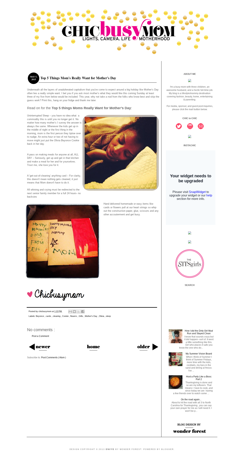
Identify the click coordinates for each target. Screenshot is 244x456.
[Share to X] (78, 311)
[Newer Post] (39, 347)
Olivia (102, 316)
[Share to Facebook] (83, 311)
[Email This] (70, 311)
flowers (74, 316)
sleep (108, 316)
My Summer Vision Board (199, 353)
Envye (110, 449)
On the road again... (191, 399)
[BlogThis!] (74, 311)
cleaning (57, 316)
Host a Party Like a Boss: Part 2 (199, 378)
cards (49, 316)
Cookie (65, 316)
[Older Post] (147, 347)
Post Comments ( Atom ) (53, 357)
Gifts (81, 316)
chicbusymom (45, 311)
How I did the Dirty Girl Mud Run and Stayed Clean (199, 332)
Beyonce (40, 316)
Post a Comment (40, 336)
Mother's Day (91, 316)
